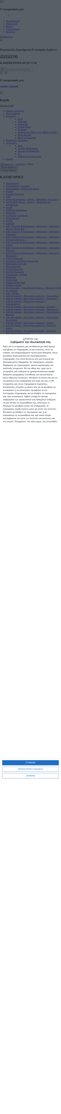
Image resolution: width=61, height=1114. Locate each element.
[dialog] (30, 724)
